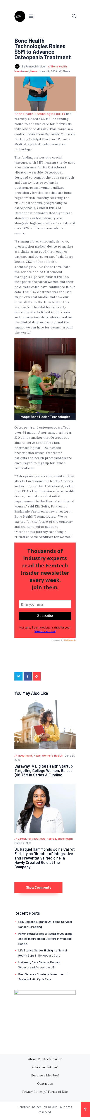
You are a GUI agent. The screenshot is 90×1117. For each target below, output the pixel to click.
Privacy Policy (32, 1092)
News (33, 71)
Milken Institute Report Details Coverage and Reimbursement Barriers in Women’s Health (45, 938)
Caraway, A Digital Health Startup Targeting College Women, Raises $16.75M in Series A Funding (43, 770)
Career (22, 838)
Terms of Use (58, 1092)
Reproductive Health (60, 838)
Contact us (45, 1083)
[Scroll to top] (85, 1109)
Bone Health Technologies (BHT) (39, 114)
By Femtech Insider (34, 66)
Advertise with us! (45, 1067)
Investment (21, 71)
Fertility (32, 838)
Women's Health (52, 755)
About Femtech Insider (45, 1059)
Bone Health (59, 66)
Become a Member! (45, 1075)
